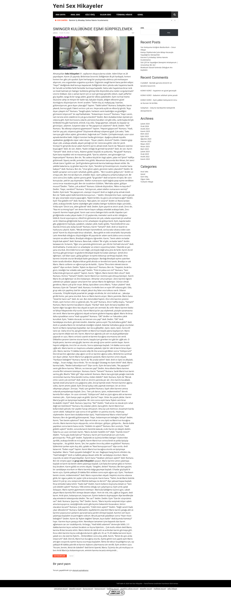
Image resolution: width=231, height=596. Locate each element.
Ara (142, 28)
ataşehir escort (75, 588)
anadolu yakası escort (129, 588)
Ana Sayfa (60, 14)
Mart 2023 (145, 149)
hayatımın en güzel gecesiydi (164, 90)
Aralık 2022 (145, 156)
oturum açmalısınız (80, 570)
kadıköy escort (113, 588)
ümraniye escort (61, 588)
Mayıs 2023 (145, 144)
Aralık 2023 (145, 129)
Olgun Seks (105, 14)
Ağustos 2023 (146, 139)
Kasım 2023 (145, 131)
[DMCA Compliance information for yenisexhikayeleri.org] (115, 594)
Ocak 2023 (145, 154)
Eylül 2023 (145, 136)
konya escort (100, 588)
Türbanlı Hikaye (124, 14)
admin (55, 33)
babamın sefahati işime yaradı (165, 95)
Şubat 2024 (145, 124)
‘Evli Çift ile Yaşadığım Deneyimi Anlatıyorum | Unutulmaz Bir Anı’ (96, 20)
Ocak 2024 (145, 126)
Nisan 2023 (145, 146)
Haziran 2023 (146, 141)
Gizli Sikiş (90, 14)
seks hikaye (172, 588)
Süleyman (144, 108)
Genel (140, 14)
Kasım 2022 (145, 159)
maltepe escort (160, 588)
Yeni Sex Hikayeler (78, 5)
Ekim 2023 (145, 134)
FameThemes (149, 583)
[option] (122, 20)
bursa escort (88, 588)
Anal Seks (75, 14)
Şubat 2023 (145, 151)
